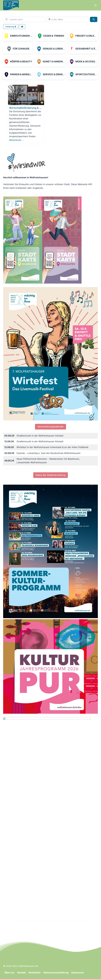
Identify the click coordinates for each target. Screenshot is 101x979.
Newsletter (35, 972)
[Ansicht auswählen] (22, 26)
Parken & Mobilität (22, 74)
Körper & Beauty (21, 61)
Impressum (77, 972)
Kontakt (21, 972)
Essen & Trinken (53, 35)
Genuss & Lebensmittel (58, 48)
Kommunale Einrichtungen (21, 102)
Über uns (9, 972)
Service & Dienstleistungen (61, 74)
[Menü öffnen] (95, 5)
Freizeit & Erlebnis (87, 35)
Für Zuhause (21, 48)
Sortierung (10, 26)
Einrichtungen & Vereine (26, 35)
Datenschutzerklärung (56, 972)
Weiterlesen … (16, 140)
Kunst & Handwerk (55, 61)
